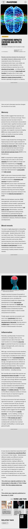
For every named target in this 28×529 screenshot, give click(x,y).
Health (4, 523)
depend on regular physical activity (11, 77)
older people (7, 172)
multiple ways (5, 324)
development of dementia (8, 322)
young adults (21, 170)
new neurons (17, 302)
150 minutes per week (14, 418)
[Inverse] (11, 2)
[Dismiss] (26, 515)
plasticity (4, 161)
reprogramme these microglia (9, 375)
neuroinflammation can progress (10, 368)
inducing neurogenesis (15, 194)
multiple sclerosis (14, 390)
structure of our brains (7, 69)
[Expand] (21, 515)
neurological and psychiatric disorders (12, 215)
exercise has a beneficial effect (17, 453)
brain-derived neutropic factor (10, 152)
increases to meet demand (9, 245)
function (20, 163)
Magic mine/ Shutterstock (8, 291)
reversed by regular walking (9, 146)
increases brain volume (8, 136)
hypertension (11, 318)
